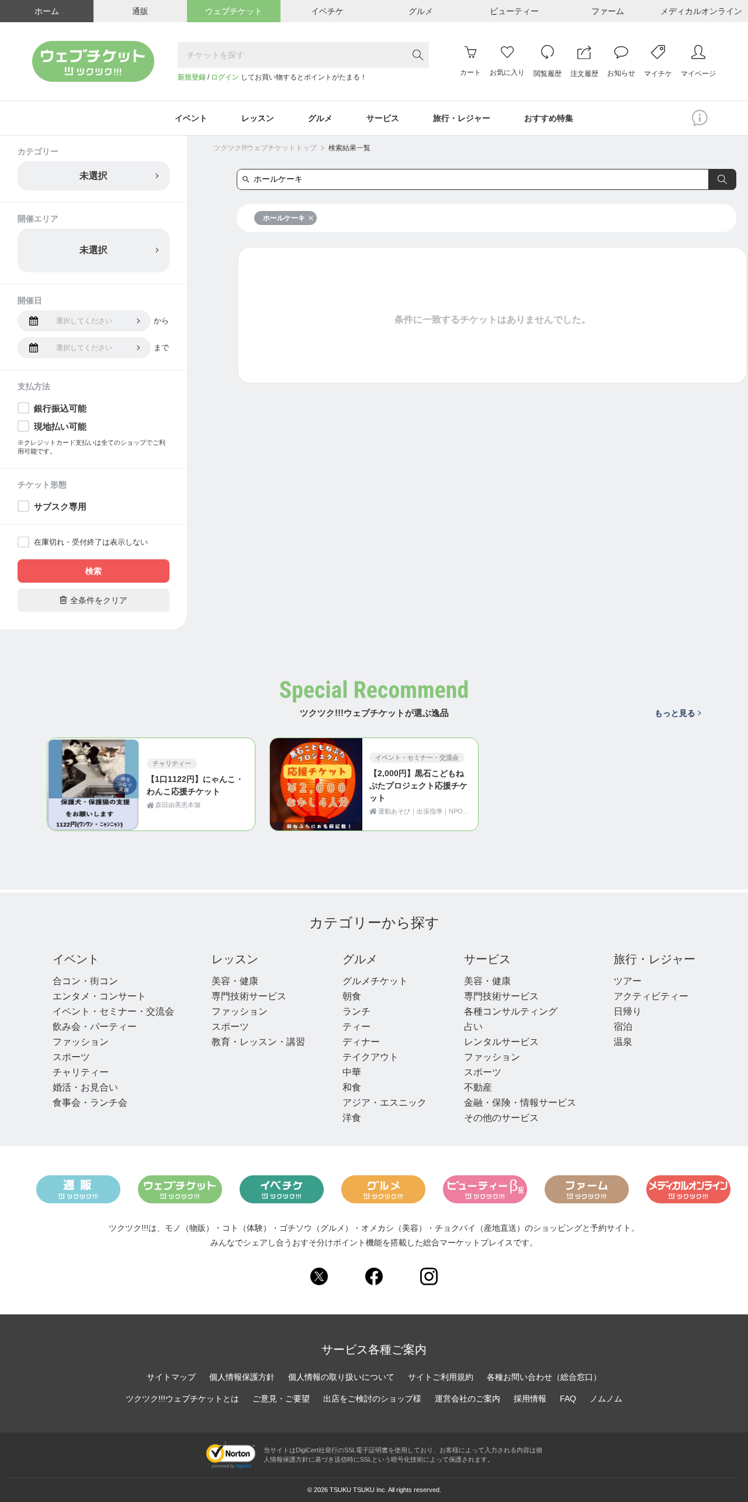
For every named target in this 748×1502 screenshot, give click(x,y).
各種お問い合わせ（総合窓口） (544, 1377)
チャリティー (81, 1072)
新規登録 (192, 77)
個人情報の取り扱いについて (341, 1377)
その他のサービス (501, 1118)
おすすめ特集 (548, 118)
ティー (356, 1027)
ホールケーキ (284, 218)
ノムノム (606, 1398)
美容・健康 (235, 981)
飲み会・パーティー (95, 1027)
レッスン (235, 959)
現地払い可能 (60, 426)
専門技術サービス (249, 996)
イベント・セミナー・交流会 (113, 1011)
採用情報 (530, 1398)
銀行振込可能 (60, 408)
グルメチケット (375, 981)
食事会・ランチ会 (90, 1103)
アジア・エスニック (384, 1103)
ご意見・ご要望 (281, 1398)
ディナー (361, 1042)
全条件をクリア (93, 600)
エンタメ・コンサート (99, 996)
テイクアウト (370, 1057)
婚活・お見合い (85, 1087)
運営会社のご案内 (467, 1398)
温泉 (623, 1042)
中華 (351, 1072)
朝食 (351, 996)
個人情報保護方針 (242, 1377)
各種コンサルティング (510, 1011)
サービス (487, 959)
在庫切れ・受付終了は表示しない (91, 542)
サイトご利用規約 (440, 1377)
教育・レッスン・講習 (258, 1042)
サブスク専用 (60, 506)
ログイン (225, 77)
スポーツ (71, 1057)
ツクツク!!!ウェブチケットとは (182, 1398)
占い (473, 1027)
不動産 (478, 1087)
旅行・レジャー (654, 959)
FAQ (568, 1398)
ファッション (81, 1042)
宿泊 (623, 1027)
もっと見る (674, 713)
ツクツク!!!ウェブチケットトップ (265, 148)
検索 (93, 571)
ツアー (628, 981)
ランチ (356, 1011)
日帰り (628, 1011)
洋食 (351, 1118)
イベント (76, 959)
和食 (351, 1087)
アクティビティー (651, 996)
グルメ (360, 959)
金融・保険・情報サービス (520, 1103)
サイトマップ (171, 1377)
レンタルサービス (501, 1042)
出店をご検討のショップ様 (372, 1398)
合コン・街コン (85, 981)
